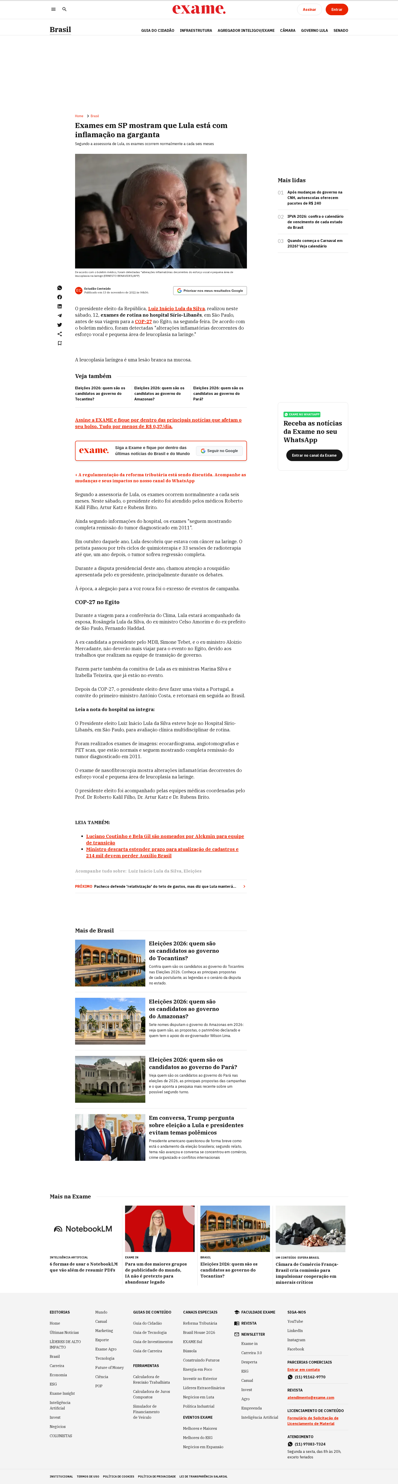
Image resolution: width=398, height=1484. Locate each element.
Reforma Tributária (200, 1323)
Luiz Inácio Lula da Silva (176, 308)
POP (98, 1386)
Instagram (296, 1340)
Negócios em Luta (198, 1397)
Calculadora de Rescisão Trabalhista (151, 1379)
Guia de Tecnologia (150, 1332)
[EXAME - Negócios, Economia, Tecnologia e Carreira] (199, 9)
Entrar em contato (303, 1369)
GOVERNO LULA (314, 30)
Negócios (58, 1426)
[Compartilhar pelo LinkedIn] (59, 306)
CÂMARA (288, 30)
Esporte (102, 1340)
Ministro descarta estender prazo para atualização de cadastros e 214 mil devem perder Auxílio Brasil (162, 852)
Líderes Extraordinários (204, 1388)
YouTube (295, 1321)
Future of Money (109, 1367)
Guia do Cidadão (157, 30)
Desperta (249, 1362)
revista (249, 1323)
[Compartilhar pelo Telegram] (59, 315)
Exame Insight (62, 1393)
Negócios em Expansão (203, 1447)
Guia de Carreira (147, 1351)
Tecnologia (104, 1358)
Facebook (295, 1349)
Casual (101, 1321)
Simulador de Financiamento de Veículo (146, 1412)
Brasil (60, 29)
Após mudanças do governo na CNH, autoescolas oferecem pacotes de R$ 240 (314, 198)
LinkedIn (295, 1330)
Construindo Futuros (201, 1360)
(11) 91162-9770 (310, 1377)
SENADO (341, 30)
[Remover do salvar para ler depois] (59, 343)
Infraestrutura (196, 30)
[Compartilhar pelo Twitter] (59, 325)
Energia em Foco (197, 1369)
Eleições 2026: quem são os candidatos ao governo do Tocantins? (100, 393)
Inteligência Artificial (60, 1405)
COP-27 (143, 321)
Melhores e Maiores (200, 1428)
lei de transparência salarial (203, 1476)
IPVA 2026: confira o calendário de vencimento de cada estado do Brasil (315, 222)
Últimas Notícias (64, 1332)
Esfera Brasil (308, 1257)
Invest (55, 1417)
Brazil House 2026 (199, 1332)
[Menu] (53, 10)
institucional (61, 1476)
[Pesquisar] (64, 10)
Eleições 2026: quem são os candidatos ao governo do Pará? (218, 393)
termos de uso (88, 1476)
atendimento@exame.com (310, 1397)
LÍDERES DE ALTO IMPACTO (65, 1344)
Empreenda (251, 1408)
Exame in (249, 1343)
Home (79, 116)
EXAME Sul (192, 1341)
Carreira (57, 1365)
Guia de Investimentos (153, 1341)
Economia (58, 1375)
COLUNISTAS (61, 1435)
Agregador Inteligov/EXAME (246, 30)
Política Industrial (198, 1406)
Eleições (193, 871)
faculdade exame (258, 1312)
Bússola (190, 1351)
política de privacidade (157, 1476)
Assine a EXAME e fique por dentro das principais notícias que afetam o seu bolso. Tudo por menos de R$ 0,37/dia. (158, 423)
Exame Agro (106, 1349)
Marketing (104, 1330)
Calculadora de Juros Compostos (151, 1394)
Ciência (101, 1376)
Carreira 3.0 (251, 1352)
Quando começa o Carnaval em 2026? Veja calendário (314, 243)
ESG (53, 1384)
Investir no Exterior (200, 1378)
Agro (245, 1399)
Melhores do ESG (198, 1437)
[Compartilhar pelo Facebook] (59, 297)
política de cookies (118, 1476)
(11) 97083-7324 (310, 1444)
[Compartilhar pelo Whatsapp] (59, 288)
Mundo (101, 1312)
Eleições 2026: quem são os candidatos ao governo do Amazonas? (159, 393)
